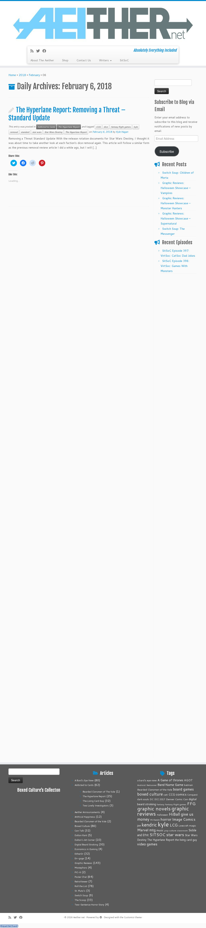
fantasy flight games (121, 126)
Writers (104, 60)
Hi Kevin (155, 819)
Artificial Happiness (85, 816)
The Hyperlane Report (68, 126)
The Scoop (80, 900)
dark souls (143, 799)
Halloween (162, 814)
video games (147, 844)
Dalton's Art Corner (85, 840)
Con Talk (79, 830)
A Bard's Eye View (84, 780)
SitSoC (124, 60)
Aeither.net (79, 917)
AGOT (188, 780)
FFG (191, 804)
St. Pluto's (80, 890)
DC (151, 799)
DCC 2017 (159, 799)
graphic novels (154, 808)
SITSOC (157, 835)
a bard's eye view (147, 780)
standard (25, 132)
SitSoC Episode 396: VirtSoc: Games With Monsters (175, 266)
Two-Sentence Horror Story (89, 904)
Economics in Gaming (86, 849)
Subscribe (167, 151)
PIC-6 (78, 872)
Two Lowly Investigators (96, 805)
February (34, 75)
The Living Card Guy (93, 801)
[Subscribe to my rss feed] (33, 50)
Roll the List (81, 886)
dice (106, 126)
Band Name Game (170, 784)
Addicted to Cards (46, 126)
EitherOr (79, 853)
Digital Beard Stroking (86, 844)
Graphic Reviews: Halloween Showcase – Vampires (176, 188)
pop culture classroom (176, 830)
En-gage (79, 858)
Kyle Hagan (122, 131)
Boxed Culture (82, 826)
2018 (22, 75)
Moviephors (81, 867)
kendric (149, 824)
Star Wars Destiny (53, 132)
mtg (152, 830)
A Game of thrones (170, 780)
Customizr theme (133, 917)
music (160, 830)
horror (166, 819)
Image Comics (183, 819)
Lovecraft (183, 825)
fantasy (160, 804)
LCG (174, 825)
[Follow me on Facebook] (45, 50)
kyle (136, 126)
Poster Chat (81, 877)
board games (183, 789)
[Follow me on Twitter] (39, 50)
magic (192, 825)
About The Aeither (42, 60)
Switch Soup (81, 895)
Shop (65, 60)
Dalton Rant (81, 835)
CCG (98, 126)
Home (12, 75)
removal (14, 132)
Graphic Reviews (83, 863)
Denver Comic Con (177, 799)
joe (139, 825)
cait (166, 794)
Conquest (192, 794)
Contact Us (83, 60)
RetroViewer (81, 881)
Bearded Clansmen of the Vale (90, 821)
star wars (36, 132)
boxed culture (150, 794)
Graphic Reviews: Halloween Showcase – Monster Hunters (176, 203)
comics (181, 794)
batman (188, 785)
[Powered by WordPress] (100, 916)
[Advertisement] (176, 336)
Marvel (142, 830)
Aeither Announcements (87, 812)
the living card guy (186, 840)
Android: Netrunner (147, 784)
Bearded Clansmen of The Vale (99, 791)
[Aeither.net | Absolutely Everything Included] (103, 23)
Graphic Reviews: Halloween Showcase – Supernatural (176, 218)
